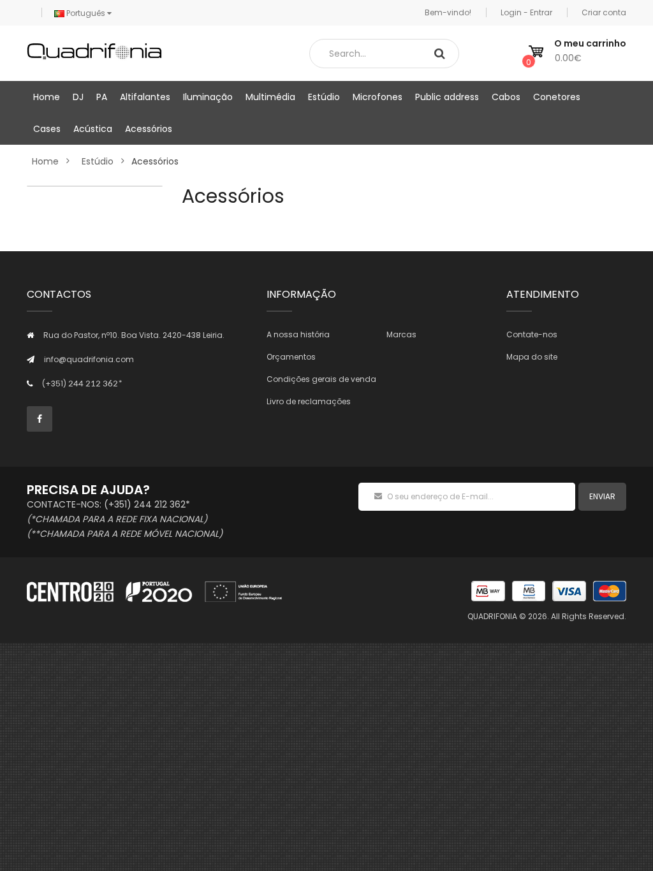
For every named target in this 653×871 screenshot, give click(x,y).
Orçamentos (291, 356)
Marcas (401, 334)
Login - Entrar (526, 12)
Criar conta (604, 12)
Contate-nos (531, 334)
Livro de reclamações (309, 401)
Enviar (602, 496)
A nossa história (298, 334)
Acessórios (155, 161)
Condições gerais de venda (321, 379)
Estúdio (98, 161)
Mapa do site (531, 356)
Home (45, 161)
